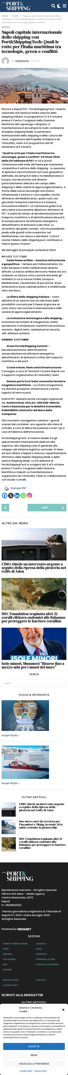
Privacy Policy (40, 1070)
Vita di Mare (9, 959)
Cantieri (7, 969)
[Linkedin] (17, 495)
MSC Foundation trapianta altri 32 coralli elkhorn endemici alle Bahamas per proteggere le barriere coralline (33, 617)
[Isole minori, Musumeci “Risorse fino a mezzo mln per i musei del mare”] (34, 644)
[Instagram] (29, 495)
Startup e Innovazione (15, 943)
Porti (6, 948)
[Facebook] (4, 495)
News (6, 27)
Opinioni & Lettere (45, 959)
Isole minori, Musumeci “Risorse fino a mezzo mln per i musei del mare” (33, 665)
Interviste (41, 954)
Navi (5, 964)
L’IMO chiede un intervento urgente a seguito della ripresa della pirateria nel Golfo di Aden (34, 568)
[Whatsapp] (23, 495)
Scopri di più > (10, 735)
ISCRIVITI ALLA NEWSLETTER (22, 995)
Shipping (7, 954)
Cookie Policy (26, 1070)
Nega (34, 1055)
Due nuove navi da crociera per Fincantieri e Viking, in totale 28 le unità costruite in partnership (41, 824)
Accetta (34, 1046)
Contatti (41, 980)
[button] (63, 1009)
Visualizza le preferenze (34, 1063)
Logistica (41, 943)
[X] (11, 495)
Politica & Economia (47, 964)
